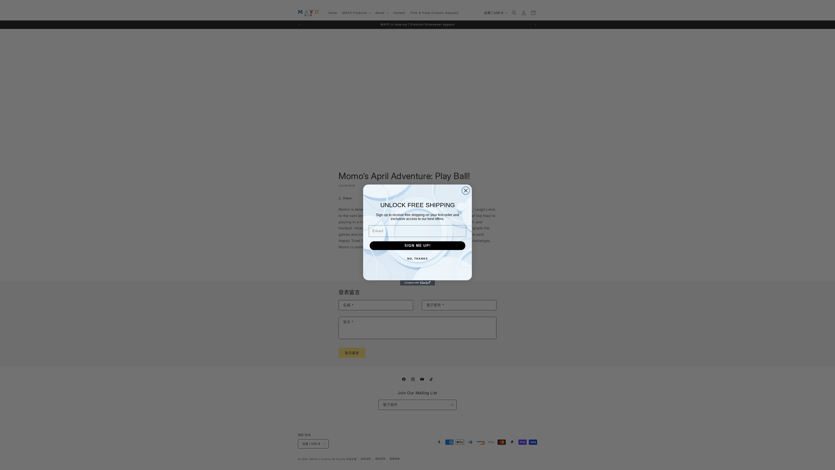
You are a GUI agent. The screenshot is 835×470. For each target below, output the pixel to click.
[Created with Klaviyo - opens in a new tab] (417, 282)
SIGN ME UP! (417, 245)
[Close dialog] (466, 191)
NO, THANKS (417, 258)
